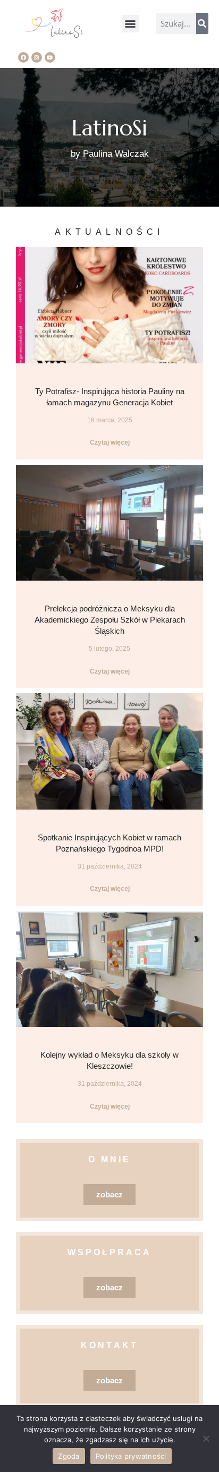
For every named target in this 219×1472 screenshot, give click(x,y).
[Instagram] (36, 57)
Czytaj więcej (110, 442)
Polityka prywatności (131, 1456)
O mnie (109, 1159)
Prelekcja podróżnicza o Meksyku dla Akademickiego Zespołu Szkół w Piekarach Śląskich (110, 619)
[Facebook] (23, 57)
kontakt (109, 1345)
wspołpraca (110, 1252)
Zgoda (68, 1456)
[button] (130, 23)
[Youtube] (50, 57)
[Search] (202, 23)
